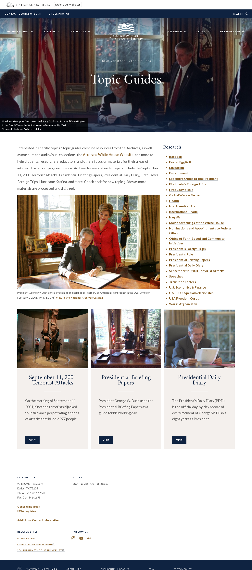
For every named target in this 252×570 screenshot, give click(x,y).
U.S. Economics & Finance (187, 287)
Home (105, 60)
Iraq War (175, 217)
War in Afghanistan (183, 304)
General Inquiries (28, 506)
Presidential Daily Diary (186, 265)
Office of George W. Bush (34, 544)
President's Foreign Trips (187, 249)
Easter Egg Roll (180, 162)
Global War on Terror (184, 195)
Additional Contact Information (38, 520)
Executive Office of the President (193, 178)
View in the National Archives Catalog (21, 128)
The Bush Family (17, 31)
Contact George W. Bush (23, 14)
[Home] (126, 40)
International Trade (183, 212)
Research (175, 31)
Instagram (73, 538)
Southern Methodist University (39, 550)
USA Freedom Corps (184, 298)
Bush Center (25, 538)
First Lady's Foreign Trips (187, 184)
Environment (178, 173)
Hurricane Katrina (182, 206)
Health (174, 200)
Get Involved (230, 31)
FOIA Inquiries (26, 511)
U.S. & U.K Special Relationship (191, 293)
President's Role (181, 254)
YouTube (81, 538)
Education (176, 167)
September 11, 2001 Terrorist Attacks (196, 271)
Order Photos (59, 14)
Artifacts (78, 31)
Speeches (176, 276)
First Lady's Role (181, 189)
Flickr (89, 538)
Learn (201, 31)
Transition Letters (182, 282)
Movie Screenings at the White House (196, 223)
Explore (50, 31)
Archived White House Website (108, 154)
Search (238, 14)
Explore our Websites (68, 4)
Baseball (175, 156)
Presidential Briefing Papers (189, 260)
